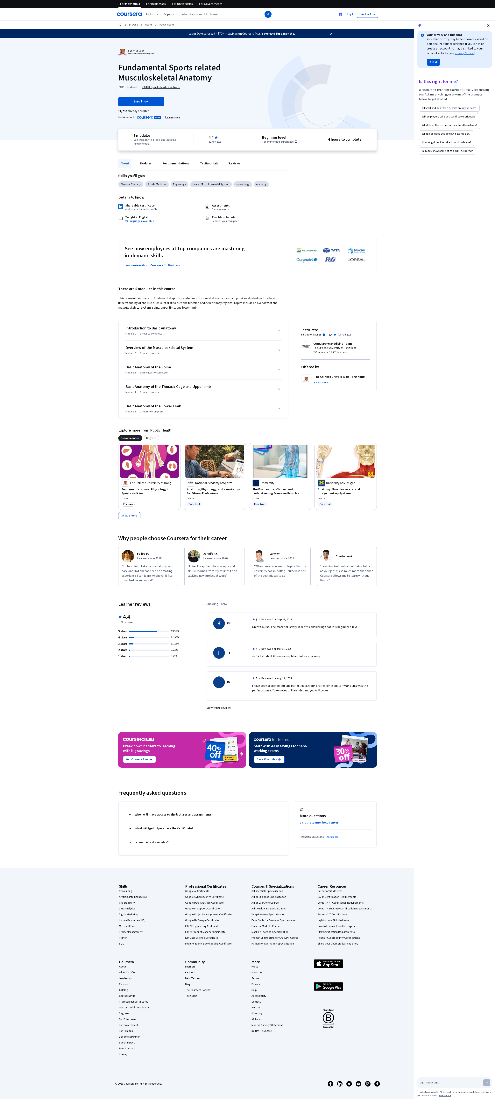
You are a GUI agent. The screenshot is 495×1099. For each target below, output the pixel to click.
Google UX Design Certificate (202, 920)
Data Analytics (127, 909)
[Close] (331, 33)
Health (148, 25)
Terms (255, 978)
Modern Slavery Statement (267, 1025)
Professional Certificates (133, 1002)
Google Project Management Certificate (208, 914)
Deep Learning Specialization (268, 914)
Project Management (131, 932)
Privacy (255, 984)
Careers (123, 984)
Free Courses (127, 1048)
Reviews (234, 163)
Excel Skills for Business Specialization (273, 920)
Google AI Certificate (197, 891)
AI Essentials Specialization (267, 891)
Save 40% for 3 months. (278, 34)
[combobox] (217, 14)
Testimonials (209, 163)
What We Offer (127, 973)
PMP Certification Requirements (336, 932)
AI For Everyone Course (265, 903)
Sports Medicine (156, 184)
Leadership (125, 978)
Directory (256, 1013)
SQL (121, 944)
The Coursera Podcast (198, 990)
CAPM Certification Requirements (337, 897)
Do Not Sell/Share (261, 1031)
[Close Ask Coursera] (340, 14)
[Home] (120, 24)
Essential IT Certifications (332, 914)
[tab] (130, 438)
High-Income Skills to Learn (333, 920)
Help (254, 990)
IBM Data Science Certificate (201, 938)
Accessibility (258, 996)
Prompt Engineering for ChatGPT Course (275, 938)
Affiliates (256, 1019)
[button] (168, 14)
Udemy (123, 1054)
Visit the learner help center (319, 822)
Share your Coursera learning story (338, 944)
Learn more (172, 117)
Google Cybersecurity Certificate (204, 897)
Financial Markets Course (265, 926)
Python (123, 938)
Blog (187, 984)
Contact (256, 1002)
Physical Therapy (131, 184)
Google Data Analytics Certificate (204, 903)
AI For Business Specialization (268, 897)
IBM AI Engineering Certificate (202, 926)
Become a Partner (129, 1037)
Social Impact (127, 1043)
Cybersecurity (127, 903)
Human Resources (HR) (132, 920)
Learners (190, 967)
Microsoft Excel (128, 926)
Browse (133, 25)
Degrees (124, 1013)
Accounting (125, 891)
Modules (146, 163)
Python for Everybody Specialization (272, 944)
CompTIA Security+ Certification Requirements (345, 909)
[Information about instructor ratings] (323, 334)
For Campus (126, 1031)
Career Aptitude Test (330, 891)
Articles (255, 1008)
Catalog (123, 990)
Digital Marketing (128, 914)
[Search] (268, 14)
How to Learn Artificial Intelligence (337, 926)
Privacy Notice (464, 53)
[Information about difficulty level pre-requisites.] (296, 141)
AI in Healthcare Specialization (268, 909)
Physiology (179, 184)
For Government (128, 1025)
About (125, 163)
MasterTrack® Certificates (134, 1008)
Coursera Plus (127, 996)
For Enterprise (127, 1019)
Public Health (166, 25)
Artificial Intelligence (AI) (133, 897)
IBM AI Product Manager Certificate (205, 932)
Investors (257, 973)
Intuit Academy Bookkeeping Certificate (208, 944)
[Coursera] (129, 14)
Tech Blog (191, 996)
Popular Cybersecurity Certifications (339, 938)
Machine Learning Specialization (269, 932)
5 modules (142, 135)
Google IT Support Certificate (202, 909)
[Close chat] (488, 25)
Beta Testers (193, 978)
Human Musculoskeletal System (211, 184)
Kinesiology (243, 184)
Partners (190, 973)
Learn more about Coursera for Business (152, 265)
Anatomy (261, 184)
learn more (332, 837)
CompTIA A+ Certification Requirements (341, 903)
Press (254, 967)
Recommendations (175, 163)
